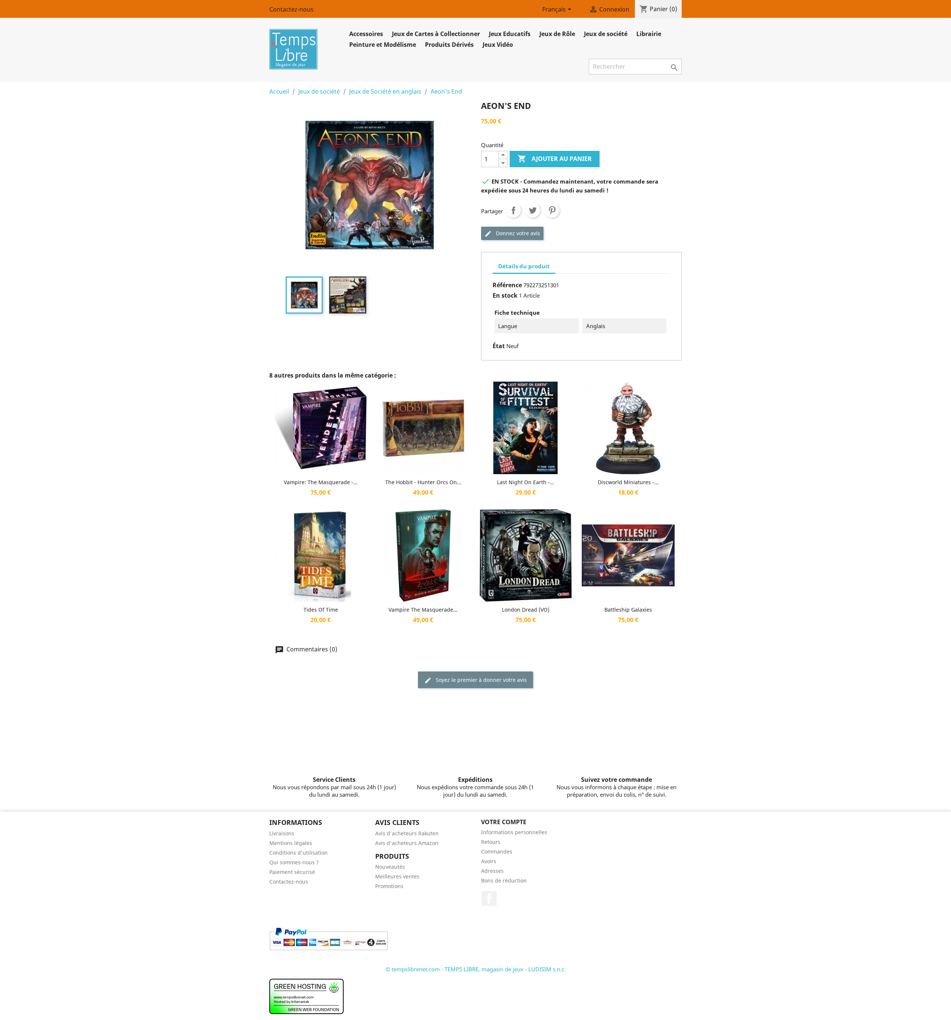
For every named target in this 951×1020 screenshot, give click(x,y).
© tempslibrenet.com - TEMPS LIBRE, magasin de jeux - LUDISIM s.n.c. (476, 969)
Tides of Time (321, 609)
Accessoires (366, 34)
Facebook (489, 898)
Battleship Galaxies (628, 609)
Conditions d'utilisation (298, 852)
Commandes (496, 851)
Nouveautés (390, 866)
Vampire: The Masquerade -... (321, 482)
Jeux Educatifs (509, 34)
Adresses (492, 870)
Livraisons (281, 833)
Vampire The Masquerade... (423, 609)
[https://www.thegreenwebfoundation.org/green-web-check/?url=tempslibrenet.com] (306, 996)
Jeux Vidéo (498, 45)
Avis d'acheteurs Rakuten (407, 833)
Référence (507, 285)
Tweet (532, 210)
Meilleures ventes (397, 876)
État (499, 346)
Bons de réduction (504, 880)
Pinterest (552, 210)
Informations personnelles (514, 832)
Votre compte (503, 822)
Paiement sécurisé (292, 871)
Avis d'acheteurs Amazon (406, 842)
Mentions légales (290, 842)
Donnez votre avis (517, 233)
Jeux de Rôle (557, 34)
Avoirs (488, 861)
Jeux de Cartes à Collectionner (436, 34)
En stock (505, 295)
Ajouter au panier (554, 158)
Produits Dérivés (449, 45)
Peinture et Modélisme (382, 45)
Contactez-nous (291, 9)
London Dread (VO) (525, 609)
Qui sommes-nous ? (294, 862)
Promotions (389, 886)
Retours (490, 841)
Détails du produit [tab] (524, 266)
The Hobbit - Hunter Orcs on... (423, 482)
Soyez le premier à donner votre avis (480, 679)
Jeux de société (605, 34)
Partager (513, 210)
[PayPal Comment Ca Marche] (328, 938)
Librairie (648, 34)
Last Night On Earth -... (525, 482)
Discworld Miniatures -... (628, 482)
